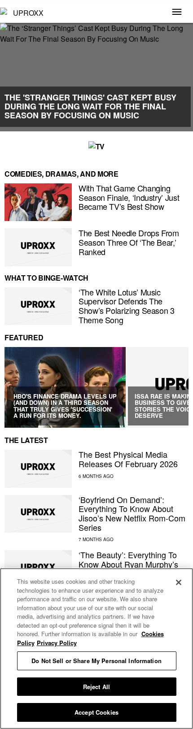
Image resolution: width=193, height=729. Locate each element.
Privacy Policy (57, 642)
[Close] (179, 582)
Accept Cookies (96, 712)
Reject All (96, 686)
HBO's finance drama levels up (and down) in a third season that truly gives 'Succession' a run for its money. (65, 406)
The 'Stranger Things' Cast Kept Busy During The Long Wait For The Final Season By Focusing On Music (90, 106)
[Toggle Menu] (177, 12)
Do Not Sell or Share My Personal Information (96, 660)
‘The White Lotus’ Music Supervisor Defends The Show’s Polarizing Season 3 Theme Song (127, 305)
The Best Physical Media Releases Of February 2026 (128, 458)
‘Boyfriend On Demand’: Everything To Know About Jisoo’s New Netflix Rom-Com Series (132, 513)
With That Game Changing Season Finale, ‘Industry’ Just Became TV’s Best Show (129, 197)
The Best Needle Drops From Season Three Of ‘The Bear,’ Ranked (129, 242)
